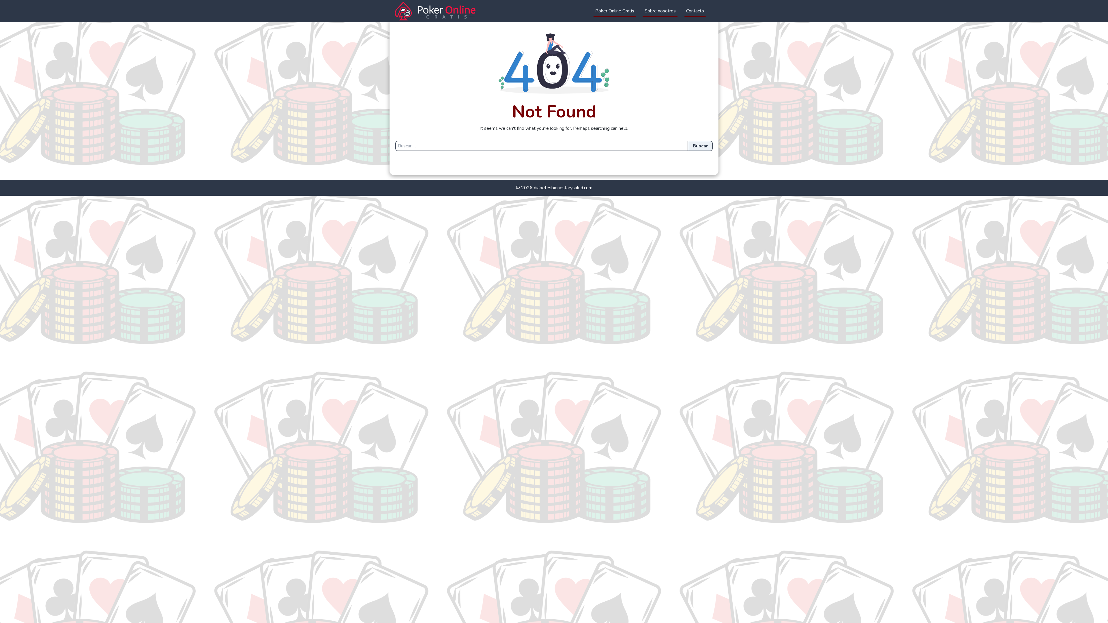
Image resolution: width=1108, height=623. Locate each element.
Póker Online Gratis (614, 11)
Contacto (695, 11)
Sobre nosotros (660, 11)
